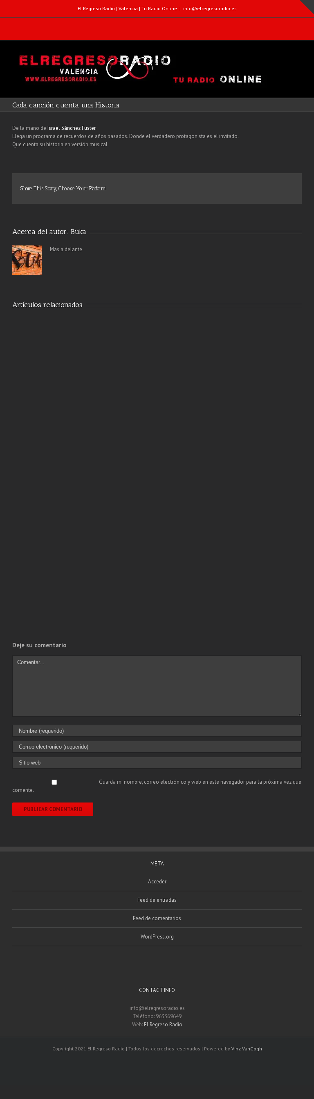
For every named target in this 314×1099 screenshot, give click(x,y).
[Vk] (278, 185)
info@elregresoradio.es (210, 8)
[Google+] (238, 185)
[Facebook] (137, 25)
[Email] (172, 25)
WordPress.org (157, 936)
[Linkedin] (251, 185)
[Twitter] (155, 25)
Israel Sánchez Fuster (71, 128)
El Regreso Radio (163, 1024)
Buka (78, 231)
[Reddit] (264, 185)
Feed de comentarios (157, 918)
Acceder (157, 881)
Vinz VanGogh (246, 1048)
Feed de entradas (157, 899)
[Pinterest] (212, 185)
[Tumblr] (225, 185)
